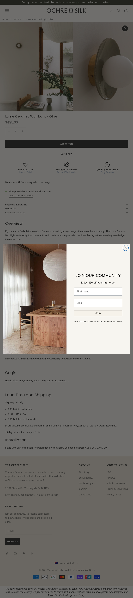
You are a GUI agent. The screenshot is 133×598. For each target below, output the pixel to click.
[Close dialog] (125, 248)
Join (98, 313)
